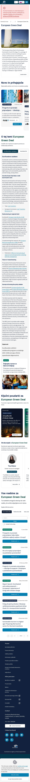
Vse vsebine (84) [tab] (6, 512)
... (13, 21)
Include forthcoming (10, 524)
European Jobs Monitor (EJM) (16, 217)
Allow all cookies (15, 775)
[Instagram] (17, 735)
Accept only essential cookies (15, 779)
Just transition (12, 206)
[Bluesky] (7, 740)
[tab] (10, 151)
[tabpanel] (15, 272)
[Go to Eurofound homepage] (6, 2)
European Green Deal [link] (23, 21)
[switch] (4, 524)
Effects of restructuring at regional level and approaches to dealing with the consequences (15, 255)
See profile (15, 484)
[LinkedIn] (7, 735)
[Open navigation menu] (26, 2)
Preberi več (16, 124)
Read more (22, 387)
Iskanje (15, 521)
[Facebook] (12, 735)
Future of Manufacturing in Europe (17, 268)
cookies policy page (23, 766)
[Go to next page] (24, 636)
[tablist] (15, 151)
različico (10, 14)
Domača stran (4, 21)
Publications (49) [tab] (17, 512)
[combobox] (16, 636)
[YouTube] (21, 735)
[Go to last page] (27, 636)
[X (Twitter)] (12, 740)
